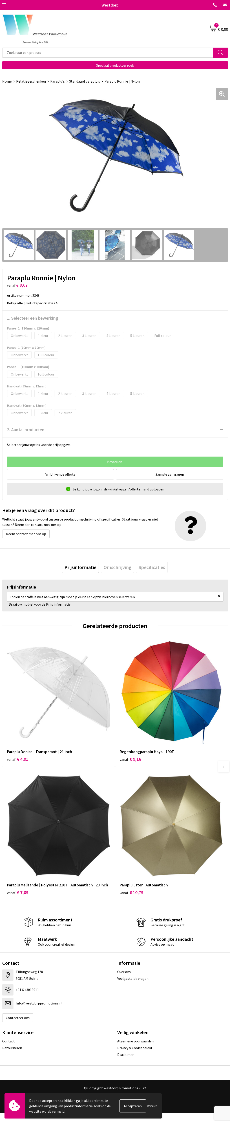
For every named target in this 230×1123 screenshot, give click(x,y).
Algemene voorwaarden (135, 1041)
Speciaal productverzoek (115, 65)
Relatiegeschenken (31, 81)
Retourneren (12, 1048)
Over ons (124, 971)
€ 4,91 (17, 759)
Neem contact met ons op (26, 534)
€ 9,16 (130, 759)
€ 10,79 (131, 892)
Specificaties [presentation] (152, 567)
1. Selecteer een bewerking (32, 318)
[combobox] (108, 53)
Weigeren (152, 1106)
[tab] (80, 567)
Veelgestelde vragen (132, 978)
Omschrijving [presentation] (117, 567)
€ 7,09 (17, 892)
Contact (8, 1041)
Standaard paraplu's (84, 81)
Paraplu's (57, 81)
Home (7, 81)
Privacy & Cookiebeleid (134, 1048)
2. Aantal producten (25, 429)
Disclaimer (125, 1054)
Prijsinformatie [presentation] (80, 567)
